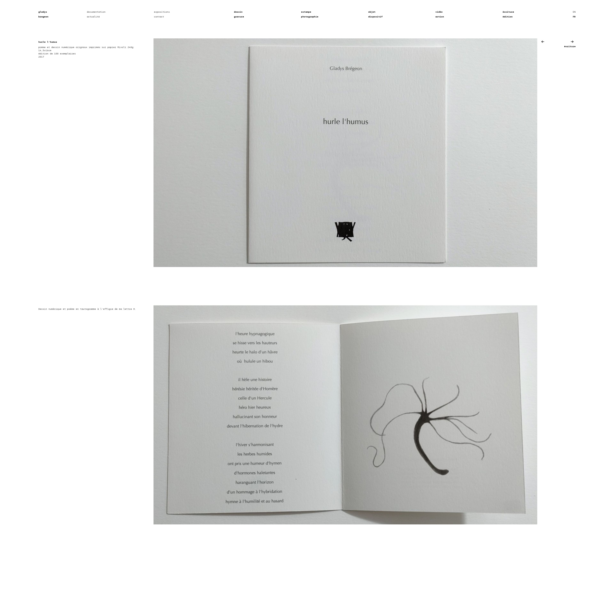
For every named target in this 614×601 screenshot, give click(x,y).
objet (371, 12)
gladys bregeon (43, 14)
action (439, 17)
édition (508, 17)
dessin (238, 12)
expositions (162, 12)
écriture (508, 12)
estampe (306, 12)
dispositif (375, 17)
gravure (239, 17)
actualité (93, 17)
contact (159, 17)
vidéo (439, 12)
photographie (309, 17)
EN (574, 12)
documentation (96, 12)
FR (574, 17)
